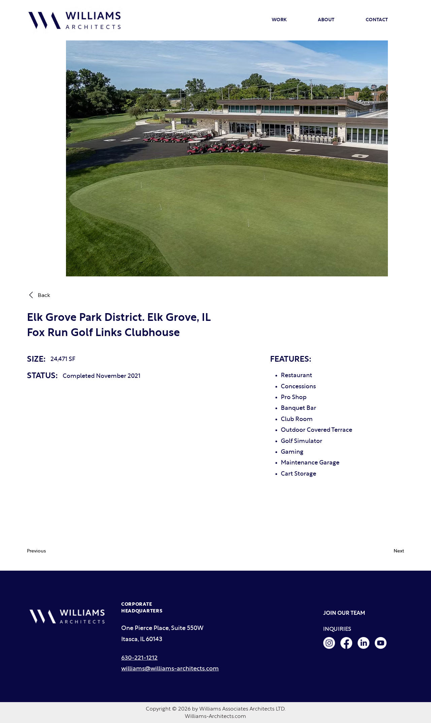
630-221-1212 (139, 658)
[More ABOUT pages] (337, 20)
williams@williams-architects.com (170, 669)
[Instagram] (329, 643)
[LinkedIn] (363, 643)
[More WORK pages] (290, 20)
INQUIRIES (337, 629)
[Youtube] (381, 643)
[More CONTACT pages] (391, 20)
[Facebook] (346, 643)
